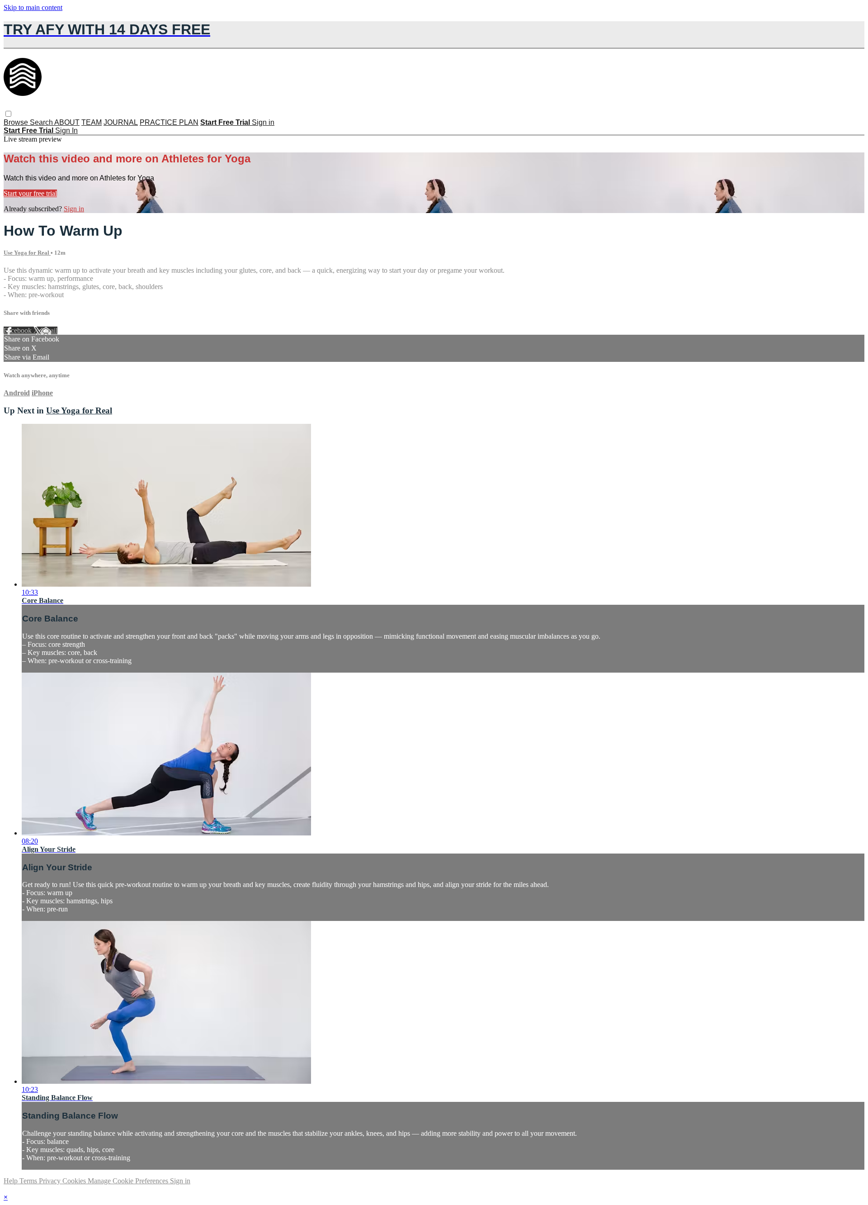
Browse (17, 122)
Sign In (66, 130)
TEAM (91, 122)
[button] (8, 114)
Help (11, 1181)
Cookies (75, 1181)
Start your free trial (30, 193)
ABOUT (67, 122)
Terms (29, 1181)
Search (42, 122)
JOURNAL (121, 122)
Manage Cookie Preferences (129, 1181)
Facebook (18, 330)
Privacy (50, 1181)
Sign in (263, 122)
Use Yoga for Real (27, 252)
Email (49, 330)
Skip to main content (33, 7)
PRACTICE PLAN (169, 122)
